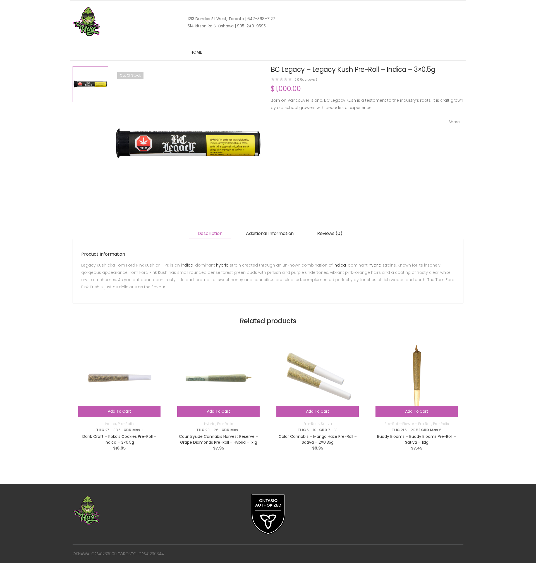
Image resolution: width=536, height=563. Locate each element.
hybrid (222, 265)
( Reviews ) (306, 79)
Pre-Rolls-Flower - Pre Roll (407, 423)
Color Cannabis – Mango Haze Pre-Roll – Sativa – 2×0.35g (318, 439)
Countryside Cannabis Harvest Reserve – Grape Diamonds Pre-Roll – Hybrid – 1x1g (218, 439)
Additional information (270, 233)
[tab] (210, 234)
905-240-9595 (251, 26)
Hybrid (210, 423)
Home (196, 52)
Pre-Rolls (126, 423)
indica (187, 265)
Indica (110, 423)
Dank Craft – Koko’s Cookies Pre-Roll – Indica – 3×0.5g (119, 439)
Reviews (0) (329, 233)
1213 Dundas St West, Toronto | (217, 19)
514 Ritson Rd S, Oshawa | (212, 26)
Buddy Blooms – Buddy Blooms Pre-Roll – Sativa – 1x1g (416, 439)
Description (210, 233)
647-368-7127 (260, 19)
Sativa (326, 423)
